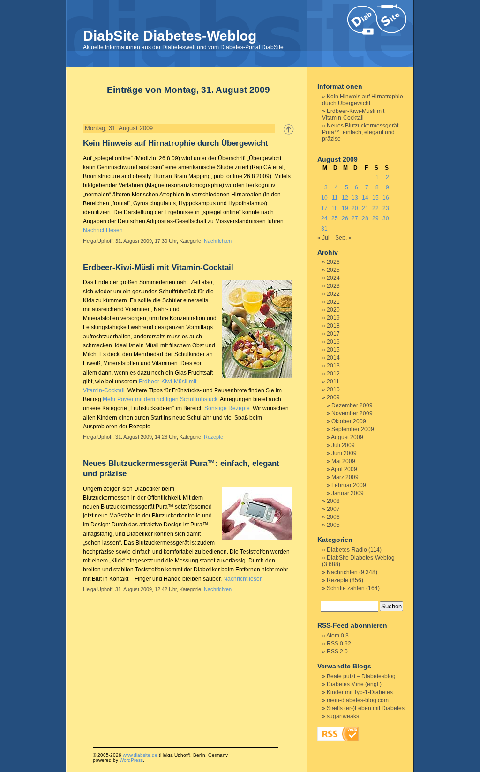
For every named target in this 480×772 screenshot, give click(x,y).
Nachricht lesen (103, 230)
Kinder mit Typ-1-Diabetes (360, 692)
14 (365, 198)
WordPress (131, 760)
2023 (333, 286)
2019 (333, 318)
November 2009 (352, 413)
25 (334, 218)
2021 (333, 302)
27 (355, 218)
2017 (333, 333)
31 (324, 228)
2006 (333, 517)
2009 (333, 397)
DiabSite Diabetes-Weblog (169, 36)
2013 (333, 365)
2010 (333, 389)
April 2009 (344, 469)
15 (375, 198)
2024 (333, 278)
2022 (333, 294)
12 (345, 198)
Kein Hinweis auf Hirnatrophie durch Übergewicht (175, 143)
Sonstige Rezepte (227, 408)
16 (385, 198)
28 (365, 218)
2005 (333, 525)
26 (345, 218)
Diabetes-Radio (347, 550)
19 (345, 208)
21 (365, 208)
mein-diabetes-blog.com (358, 700)
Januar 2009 (347, 493)
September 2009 (352, 429)
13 (355, 198)
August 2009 (347, 437)
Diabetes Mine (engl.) (354, 684)
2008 (333, 501)
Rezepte (213, 437)
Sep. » (343, 237)
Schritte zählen (346, 588)
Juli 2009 (343, 445)
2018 (333, 325)
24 (324, 218)
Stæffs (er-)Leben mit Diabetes (366, 708)
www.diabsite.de (140, 754)
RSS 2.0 (337, 651)
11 (335, 198)
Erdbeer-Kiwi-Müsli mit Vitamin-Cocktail (158, 267)
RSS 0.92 (339, 643)
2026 (333, 262)
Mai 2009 (343, 461)
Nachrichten (218, 241)
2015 (333, 349)
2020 (333, 310)
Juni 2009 (344, 453)
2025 (333, 270)
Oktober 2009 (348, 421)
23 (385, 208)
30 (385, 218)
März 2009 (345, 477)
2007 (333, 509)
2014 (333, 357)
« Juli (324, 237)
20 (355, 208)
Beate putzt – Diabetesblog (361, 676)
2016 (333, 341)
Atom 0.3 (337, 635)
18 (334, 208)
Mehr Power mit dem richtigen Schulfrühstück (160, 399)
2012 (333, 373)
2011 (333, 381)
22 (375, 208)
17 (324, 208)
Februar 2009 (348, 485)
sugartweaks (343, 716)
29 (375, 218)
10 (324, 198)
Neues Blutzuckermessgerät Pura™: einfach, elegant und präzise (360, 132)
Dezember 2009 (352, 405)
